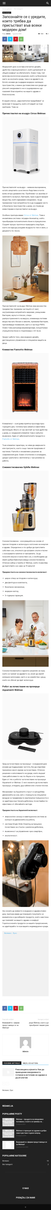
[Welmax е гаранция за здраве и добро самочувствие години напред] (8, 1133)
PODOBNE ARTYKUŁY (12, 1063)
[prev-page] (3, 1083)
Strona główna (7, 9)
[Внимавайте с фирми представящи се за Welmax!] (8, 1145)
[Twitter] (10, 39)
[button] (4, 3)
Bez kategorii (18, 9)
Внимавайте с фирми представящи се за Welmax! (10, 1025)
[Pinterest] (15, 39)
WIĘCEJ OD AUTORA (30, 1063)
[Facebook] (4, 39)
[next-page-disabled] (7, 1083)
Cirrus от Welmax (31, 215)
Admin (8, 34)
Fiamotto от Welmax (10, 439)
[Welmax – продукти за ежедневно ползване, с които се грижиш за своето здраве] (8, 1122)
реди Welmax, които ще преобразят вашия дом (39, 1024)
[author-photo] (25, 1048)
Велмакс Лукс (10, 933)
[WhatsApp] (21, 39)
